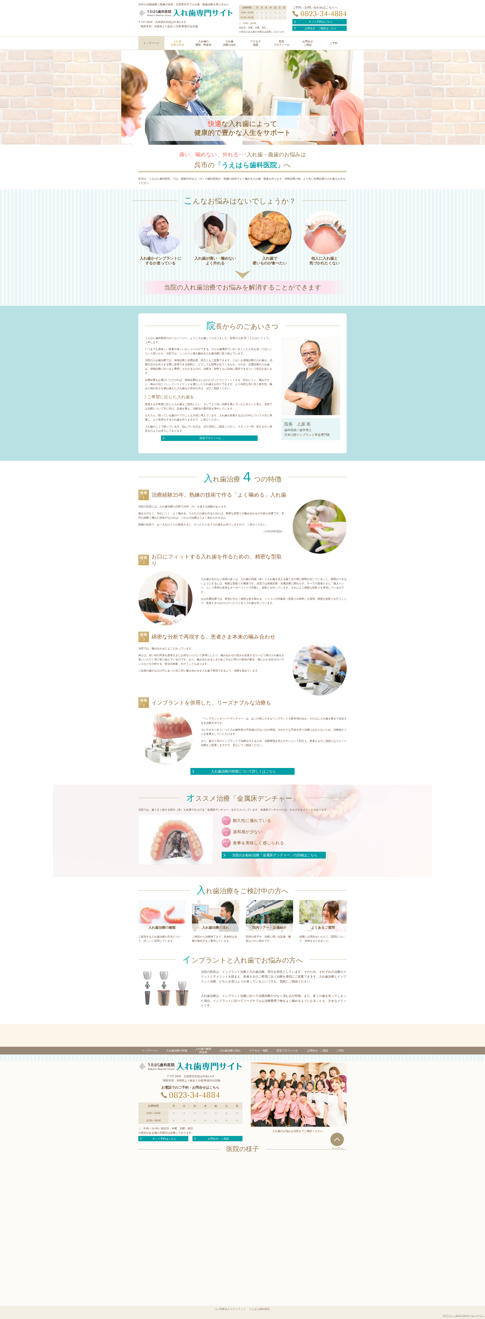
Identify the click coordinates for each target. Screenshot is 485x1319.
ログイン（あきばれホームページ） (464, 1315)
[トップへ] (337, 1139)
